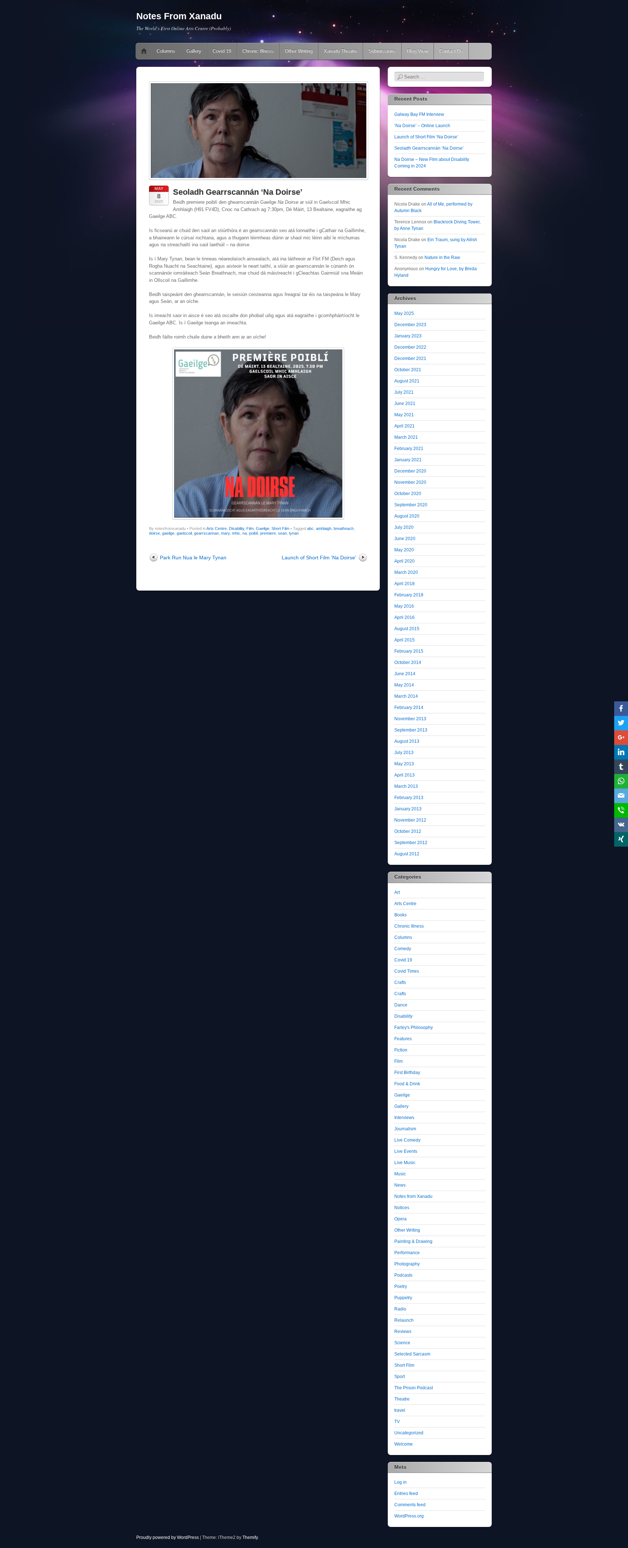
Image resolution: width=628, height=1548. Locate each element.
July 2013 (404, 752)
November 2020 (410, 482)
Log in (400, 1482)
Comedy (402, 948)
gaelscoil (184, 533)
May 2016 (404, 606)
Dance (400, 1005)
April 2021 (404, 426)
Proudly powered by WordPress (167, 1537)
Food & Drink (407, 1083)
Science (402, 1342)
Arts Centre (216, 528)
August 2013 (406, 741)
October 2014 (407, 662)
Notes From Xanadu (179, 16)
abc (310, 528)
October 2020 (407, 493)
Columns (166, 51)
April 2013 (404, 775)
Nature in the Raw (442, 257)
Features (403, 1038)
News (400, 1185)
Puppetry (403, 1297)
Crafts (400, 982)
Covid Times (406, 971)
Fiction (400, 1050)
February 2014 (408, 707)
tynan (294, 533)
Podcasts (403, 1275)
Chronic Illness (258, 51)
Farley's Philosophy (413, 1027)
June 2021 (404, 403)
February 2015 (408, 651)
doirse (154, 533)
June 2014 (404, 673)
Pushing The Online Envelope (144, 51)
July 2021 (404, 392)
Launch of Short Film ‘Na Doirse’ (319, 557)
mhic (236, 533)
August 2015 (406, 628)
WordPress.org (409, 1516)
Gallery (193, 51)
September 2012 (410, 842)
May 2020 (404, 549)
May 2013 (404, 763)
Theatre (402, 1399)
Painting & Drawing (413, 1241)
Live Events (405, 1151)
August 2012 (406, 853)
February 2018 (408, 594)
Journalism (405, 1128)
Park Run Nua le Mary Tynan (193, 557)
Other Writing (299, 51)
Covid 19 (222, 51)
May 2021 (404, 414)
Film (250, 528)
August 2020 (406, 516)
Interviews (404, 1117)
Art (397, 892)
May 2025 (404, 313)
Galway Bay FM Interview (419, 114)
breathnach (344, 528)
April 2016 (404, 617)
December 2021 (410, 358)
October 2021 (407, 369)
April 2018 (404, 583)
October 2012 (407, 831)
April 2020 (404, 561)
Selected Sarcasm (412, 1354)
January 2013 (408, 808)
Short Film (280, 528)
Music (400, 1173)
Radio (400, 1309)
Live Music (404, 1162)
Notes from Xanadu (413, 1196)
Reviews (402, 1331)
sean (282, 533)
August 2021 (406, 381)
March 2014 (406, 696)
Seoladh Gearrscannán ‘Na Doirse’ (429, 148)
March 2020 (406, 572)
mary (225, 533)
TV (397, 1421)
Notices (401, 1207)
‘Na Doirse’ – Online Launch (422, 125)
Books (400, 914)
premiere (268, 533)
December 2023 (410, 324)
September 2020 (410, 504)
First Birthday (407, 1072)
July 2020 (404, 527)
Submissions (382, 51)
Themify (250, 1537)
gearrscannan (206, 533)
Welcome (403, 1444)
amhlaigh (323, 528)
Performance (407, 1252)
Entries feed (406, 1493)
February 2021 (408, 448)
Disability (236, 528)
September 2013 (410, 730)
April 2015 (404, 640)
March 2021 (406, 437)
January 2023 (408, 336)
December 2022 (410, 347)
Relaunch (404, 1320)
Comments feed (410, 1504)
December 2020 (410, 471)
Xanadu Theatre (340, 51)
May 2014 (404, 685)
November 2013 (410, 718)
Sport (399, 1376)
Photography (407, 1264)
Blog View (417, 51)
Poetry (400, 1286)
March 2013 (406, 786)
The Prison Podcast (413, 1387)
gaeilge (168, 533)
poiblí (253, 533)
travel (399, 1410)
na (244, 533)
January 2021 (408, 459)
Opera (400, 1218)
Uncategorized (408, 1432)
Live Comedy (407, 1140)
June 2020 (404, 538)
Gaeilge (262, 528)
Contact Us (451, 51)
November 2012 (410, 820)
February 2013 (408, 797)
